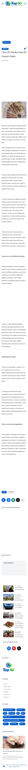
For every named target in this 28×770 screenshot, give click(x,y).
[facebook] (9, 648)
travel (21, 723)
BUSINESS (5, 48)
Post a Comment (8, 563)
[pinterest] (14, 648)
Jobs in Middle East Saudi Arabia (19, 588)
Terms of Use (7, 689)
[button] (8, 500)
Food (5, 713)
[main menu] (3, 3)
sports (5, 723)
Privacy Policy (7, 686)
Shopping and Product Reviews (11, 720)
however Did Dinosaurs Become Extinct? (19, 598)
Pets (23, 713)
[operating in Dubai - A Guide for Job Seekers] (8, 615)
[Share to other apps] (22, 500)
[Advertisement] (14, 24)
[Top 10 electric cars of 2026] (8, 606)
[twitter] (19, 648)
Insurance (11, 713)
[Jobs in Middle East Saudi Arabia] (8, 588)
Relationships (7, 716)
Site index (6, 691)
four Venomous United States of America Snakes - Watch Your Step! (19, 626)
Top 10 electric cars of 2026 (19, 606)
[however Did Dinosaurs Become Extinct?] (8, 597)
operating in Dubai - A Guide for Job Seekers (19, 616)
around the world (8, 709)
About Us (6, 697)
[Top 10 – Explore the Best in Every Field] (14, 3)
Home (5, 684)
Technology (13, 723)
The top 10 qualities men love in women (12, 753)
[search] (25, 3)
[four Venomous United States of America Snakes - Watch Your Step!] (8, 624)
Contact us (6, 694)
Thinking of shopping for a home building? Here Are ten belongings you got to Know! (19, 635)
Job (18, 713)
